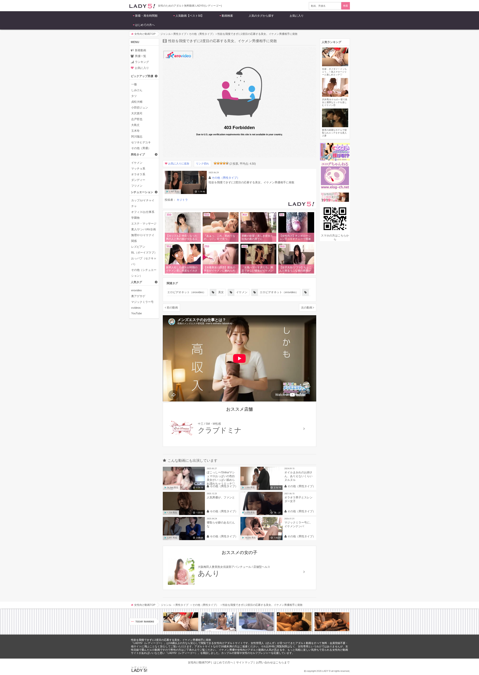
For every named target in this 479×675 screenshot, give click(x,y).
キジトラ (182, 199)
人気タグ (136, 282)
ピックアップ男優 (142, 76)
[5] (227, 163)
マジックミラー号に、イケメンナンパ (298, 524)
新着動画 (140, 50)
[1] (215, 163)
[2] (218, 163)
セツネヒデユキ (141, 142)
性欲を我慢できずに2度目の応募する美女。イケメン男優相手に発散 (171, 640)
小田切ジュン (139, 107)
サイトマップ (244, 662)
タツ (134, 95)
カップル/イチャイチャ (142, 203)
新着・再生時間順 (146, 15)
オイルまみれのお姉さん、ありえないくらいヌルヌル (298, 476)
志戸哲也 (136, 119)
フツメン (136, 185)
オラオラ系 (138, 174)
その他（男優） (141, 148)
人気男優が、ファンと (221, 497)
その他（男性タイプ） (226, 177)
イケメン (136, 162)
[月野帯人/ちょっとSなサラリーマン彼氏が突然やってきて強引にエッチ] (294, 621)
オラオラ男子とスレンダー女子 (298, 499)
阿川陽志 (136, 136)
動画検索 (227, 15)
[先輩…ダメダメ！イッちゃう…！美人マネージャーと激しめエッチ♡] (180, 621)
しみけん (136, 90)
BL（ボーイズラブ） (144, 252)
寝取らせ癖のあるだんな (221, 524)
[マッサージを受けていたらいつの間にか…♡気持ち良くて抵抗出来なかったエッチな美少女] (332, 621)
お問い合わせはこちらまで (273, 662)
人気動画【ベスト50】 (190, 15)
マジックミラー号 (142, 301)
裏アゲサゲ (138, 296)
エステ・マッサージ (143, 223)
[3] (221, 163)
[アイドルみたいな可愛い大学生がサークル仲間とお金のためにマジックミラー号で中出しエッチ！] (218, 621)
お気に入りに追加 (178, 163)
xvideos (136, 307)
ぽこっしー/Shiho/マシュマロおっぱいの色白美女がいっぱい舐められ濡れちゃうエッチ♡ (221, 478)
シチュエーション (142, 192)
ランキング (142, 61)
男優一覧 (140, 56)
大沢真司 (136, 113)
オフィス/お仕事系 (142, 211)
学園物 (135, 217)
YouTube (136, 313)
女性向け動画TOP (199, 662)
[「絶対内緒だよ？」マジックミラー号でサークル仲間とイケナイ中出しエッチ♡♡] (256, 621)
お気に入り (297, 15)
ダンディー (138, 179)
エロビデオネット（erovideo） (186, 292)
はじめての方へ (145, 25)
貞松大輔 (136, 101)
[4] (224, 163)
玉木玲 (135, 130)
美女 (221, 292)
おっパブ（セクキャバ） (143, 261)
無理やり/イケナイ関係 (142, 237)
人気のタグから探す (261, 15)
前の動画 (172, 307)
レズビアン (138, 246)
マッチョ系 (138, 168)
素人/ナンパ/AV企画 (143, 229)
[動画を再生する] (186, 193)
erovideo (136, 290)
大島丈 (135, 124)
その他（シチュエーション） (143, 272)
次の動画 (306, 307)
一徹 (134, 84)
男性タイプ (138, 154)
